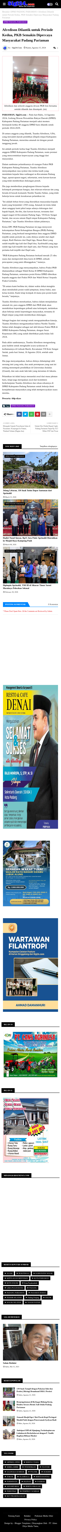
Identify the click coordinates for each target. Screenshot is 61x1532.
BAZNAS (27, 1482)
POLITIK (33, 1472)
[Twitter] (25, 414)
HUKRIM (47, 1472)
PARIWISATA (12, 1482)
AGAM (9, 1273)
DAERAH (41, 1482)
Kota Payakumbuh (30, 1283)
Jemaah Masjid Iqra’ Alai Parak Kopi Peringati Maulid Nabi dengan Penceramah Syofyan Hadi (36, 1418)
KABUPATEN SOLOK (44, 1273)
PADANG (33, 1288)
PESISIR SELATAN (14, 1298)
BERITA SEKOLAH (33, 1486)
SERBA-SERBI (12, 1467)
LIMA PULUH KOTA (15, 1288)
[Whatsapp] (31, 414)
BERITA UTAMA (32, 1462)
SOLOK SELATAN (14, 1302)
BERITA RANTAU (43, 1477)
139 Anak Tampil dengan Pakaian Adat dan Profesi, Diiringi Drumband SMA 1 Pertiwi (35, 1390)
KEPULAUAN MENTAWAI (17, 1278)
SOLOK (48, 1298)
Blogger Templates (22, 1523)
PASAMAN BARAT (38, 1293)
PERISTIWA (11, 1491)
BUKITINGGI (24, 1273)
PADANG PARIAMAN (15, 1293)
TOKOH (10, 1477)
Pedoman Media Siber (44, 1516)
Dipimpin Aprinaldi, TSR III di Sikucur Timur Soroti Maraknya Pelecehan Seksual (27, 586)
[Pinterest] (37, 414)
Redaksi (27, 1516)
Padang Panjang (33, 1298)
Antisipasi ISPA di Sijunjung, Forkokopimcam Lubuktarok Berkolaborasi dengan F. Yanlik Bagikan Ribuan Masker (36, 1433)
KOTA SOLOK (12, 1283)
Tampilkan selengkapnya (48, 446)
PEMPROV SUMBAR (30, 1491)
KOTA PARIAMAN (41, 1278)
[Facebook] (19, 414)
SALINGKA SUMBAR (15, 1472)
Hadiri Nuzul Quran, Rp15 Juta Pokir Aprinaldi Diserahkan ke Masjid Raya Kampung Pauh (30, 539)
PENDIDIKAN (30, 1467)
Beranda (5, 12)
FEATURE (46, 1467)
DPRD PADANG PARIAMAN (24, 12)
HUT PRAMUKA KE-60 (16, 1496)
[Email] (43, 414)
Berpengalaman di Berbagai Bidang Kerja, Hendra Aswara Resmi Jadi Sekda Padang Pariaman (35, 1404)
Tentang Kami (14, 1516)
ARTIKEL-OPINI (13, 1462)
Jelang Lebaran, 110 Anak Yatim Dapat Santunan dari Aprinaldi (27, 492)
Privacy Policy (30, 1520)
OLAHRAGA (24, 1477)
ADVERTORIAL (13, 1486)
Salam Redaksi (9, 1363)
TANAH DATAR (33, 1302)
